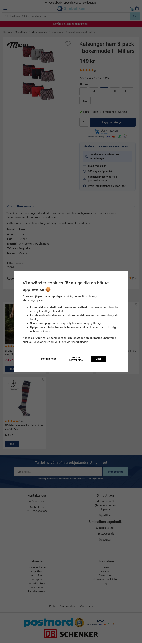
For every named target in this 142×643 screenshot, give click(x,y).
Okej (98, 358)
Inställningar (48, 358)
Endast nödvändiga (76, 358)
